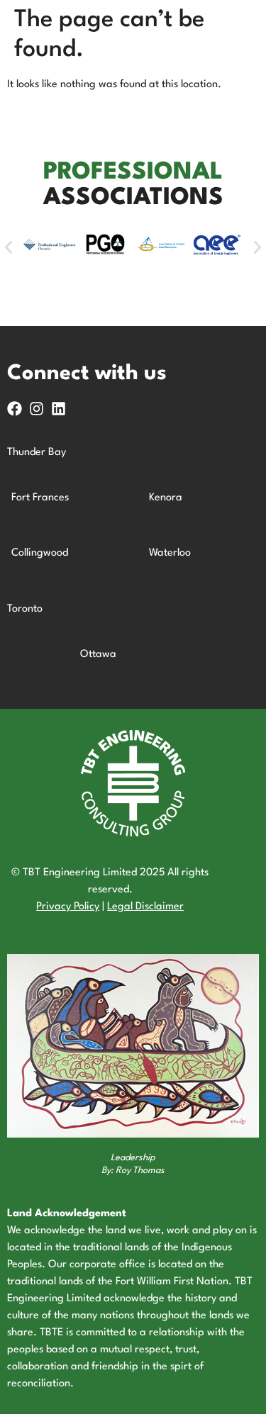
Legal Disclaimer (145, 907)
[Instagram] (36, 408)
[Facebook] (14, 408)
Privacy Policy (67, 907)
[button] (8, 247)
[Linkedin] (58, 408)
